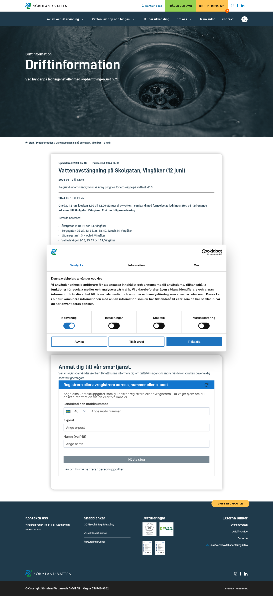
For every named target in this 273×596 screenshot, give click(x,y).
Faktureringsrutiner (94, 541)
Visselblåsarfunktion (95, 533)
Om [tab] (196, 265)
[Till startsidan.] (48, 6)
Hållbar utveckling (156, 19)
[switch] (114, 325)
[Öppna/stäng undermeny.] (82, 19)
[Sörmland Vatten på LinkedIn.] (243, 6)
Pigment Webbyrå (236, 588)
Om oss (181, 19)
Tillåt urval (136, 341)
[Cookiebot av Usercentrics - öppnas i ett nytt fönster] (204, 252)
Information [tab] (136, 265)
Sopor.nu (243, 538)
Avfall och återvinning (63, 19)
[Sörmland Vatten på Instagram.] (232, 6)
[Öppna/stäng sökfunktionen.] (244, 19)
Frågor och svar (180, 5)
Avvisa (79, 341)
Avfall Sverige (240, 531)
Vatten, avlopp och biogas (111, 19)
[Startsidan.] (26, 142)
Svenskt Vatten (239, 524)
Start (31, 142)
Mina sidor (207, 19)
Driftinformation (213, 8)
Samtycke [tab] (77, 265)
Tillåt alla (194, 341)
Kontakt (228, 19)
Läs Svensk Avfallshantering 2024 (229, 545)
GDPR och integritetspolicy (99, 524)
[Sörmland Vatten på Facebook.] (237, 6)
